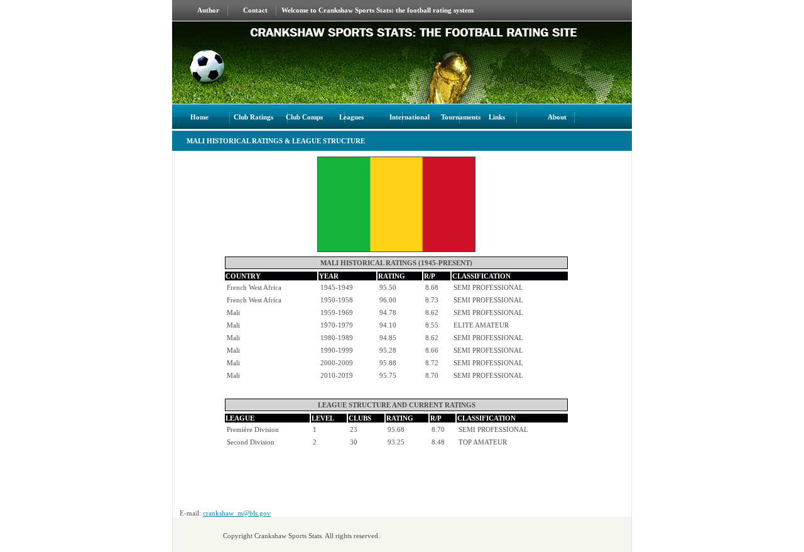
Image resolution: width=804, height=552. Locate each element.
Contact (255, 10)
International (409, 117)
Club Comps (304, 117)
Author (208, 10)
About (557, 117)
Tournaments (461, 117)
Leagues (351, 117)
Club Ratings (253, 117)
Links (498, 117)
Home (199, 117)
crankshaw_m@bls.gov (237, 513)
